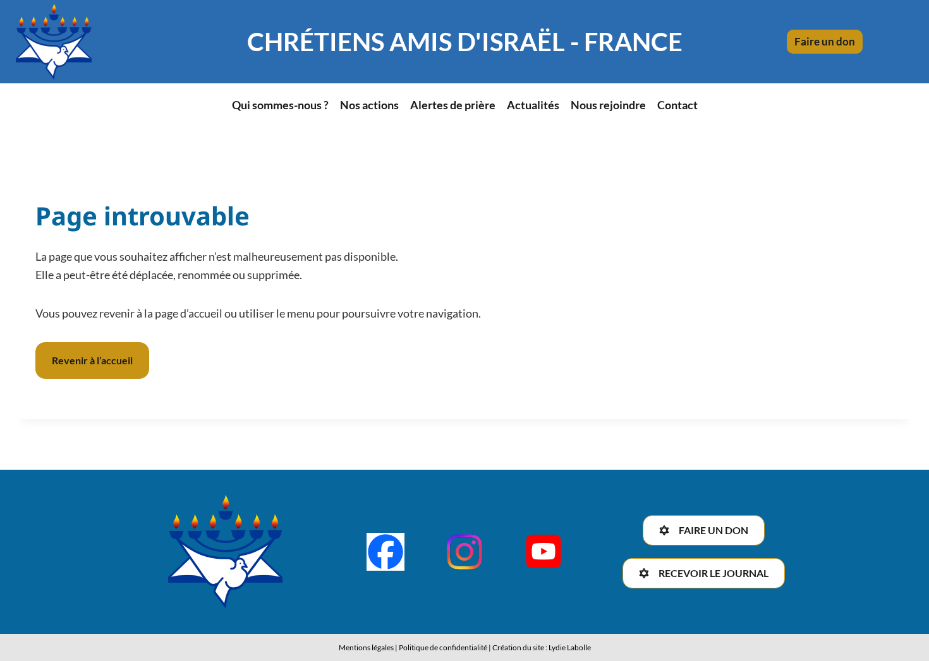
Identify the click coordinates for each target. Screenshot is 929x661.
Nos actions (369, 105)
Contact (677, 105)
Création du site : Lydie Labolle (541, 647)
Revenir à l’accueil (92, 360)
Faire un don (824, 41)
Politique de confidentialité (443, 647)
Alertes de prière (452, 105)
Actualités (533, 105)
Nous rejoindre (608, 105)
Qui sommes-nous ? (280, 105)
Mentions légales (366, 647)
